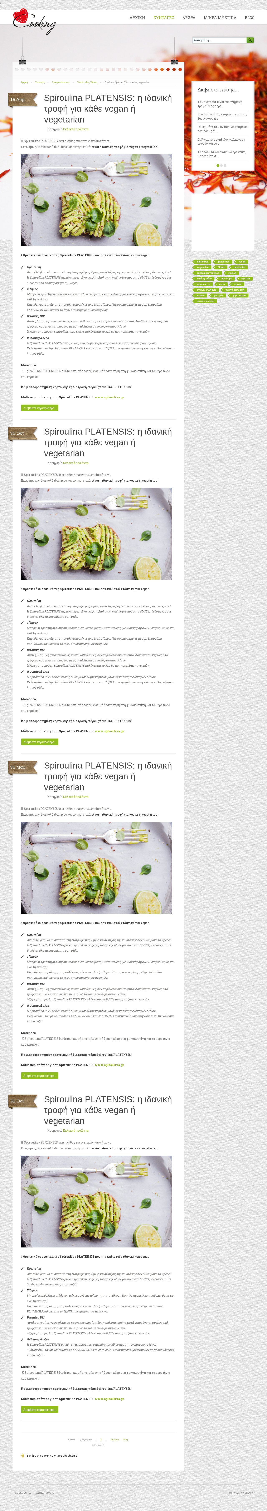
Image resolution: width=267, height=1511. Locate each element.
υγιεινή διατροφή (234, 290)
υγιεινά (238, 284)
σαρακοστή (203, 284)
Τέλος (125, 1440)
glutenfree (202, 261)
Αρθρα (188, 17)
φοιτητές (218, 295)
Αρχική (24, 82)
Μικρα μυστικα (220, 17)
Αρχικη (137, 17)
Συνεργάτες (23, 1492)
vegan (242, 261)
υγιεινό (201, 295)
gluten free (223, 261)
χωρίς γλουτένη (205, 301)
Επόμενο (115, 1440)
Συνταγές (40, 82)
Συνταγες (164, 17)
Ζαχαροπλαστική (60, 82)
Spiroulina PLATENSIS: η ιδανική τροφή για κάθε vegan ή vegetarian (108, 108)
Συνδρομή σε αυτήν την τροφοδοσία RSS (52, 1455)
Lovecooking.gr (36, 21)
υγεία (222, 284)
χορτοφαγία (239, 295)
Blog (249, 17)
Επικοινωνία (45, 1492)
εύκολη (232, 273)
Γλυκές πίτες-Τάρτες (87, 82)
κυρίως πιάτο (204, 278)
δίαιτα (221, 267)
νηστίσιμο (226, 278)
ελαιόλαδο (239, 267)
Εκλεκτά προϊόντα (75, 129)
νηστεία (245, 278)
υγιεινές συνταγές (206, 290)
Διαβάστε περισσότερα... (39, 408)
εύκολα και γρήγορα (208, 273)
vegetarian (203, 267)
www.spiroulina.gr (109, 397)
